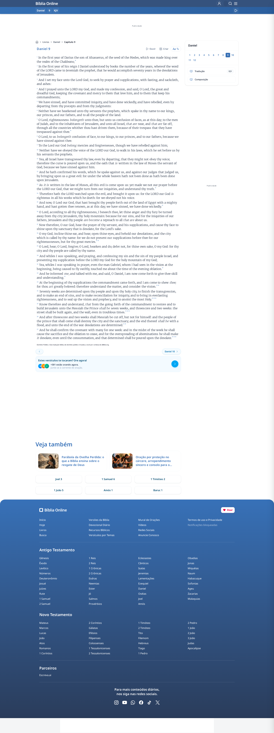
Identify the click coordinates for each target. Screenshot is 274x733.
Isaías (141, 568)
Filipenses (95, 638)
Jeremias (143, 573)
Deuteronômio (48, 578)
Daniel (56, 41)
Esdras (93, 578)
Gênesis (44, 558)
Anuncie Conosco (148, 535)
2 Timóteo (144, 628)
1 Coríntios (45, 653)
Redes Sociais (146, 530)
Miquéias (193, 568)
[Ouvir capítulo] (235, 10)
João (42, 638)
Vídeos (142, 525)
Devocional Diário (99, 525)
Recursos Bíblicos (99, 530)
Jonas (191, 563)
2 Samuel (44, 604)
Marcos (43, 628)
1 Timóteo (144, 623)
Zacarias (193, 593)
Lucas (42, 633)
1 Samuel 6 (108, 479)
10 (232, 54)
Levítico (43, 568)
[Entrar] (219, 3)
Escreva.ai (45, 675)
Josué (42, 583)
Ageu (191, 588)
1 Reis (92, 558)
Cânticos (143, 563)
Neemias (94, 583)
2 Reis (92, 563)
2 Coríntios (95, 623)
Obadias (193, 558)
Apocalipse (194, 648)
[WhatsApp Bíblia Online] (132, 702)
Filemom (143, 638)
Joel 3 (58, 479)
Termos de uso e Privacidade (205, 520)
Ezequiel (143, 583)
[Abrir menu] (235, 3)
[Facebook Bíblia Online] (141, 702)
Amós (141, 604)
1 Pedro (143, 653)
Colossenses (96, 643)
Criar (165, 48)
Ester (92, 588)
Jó (90, 593)
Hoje (42, 525)
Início (42, 520)
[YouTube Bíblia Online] (124, 702)
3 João (191, 638)
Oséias (142, 593)
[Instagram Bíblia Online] (116, 702)
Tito (140, 633)
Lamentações (146, 578)
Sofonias (193, 583)
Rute (42, 593)
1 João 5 (58, 490)
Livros (45, 41)
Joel (140, 598)
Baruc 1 (158, 490)
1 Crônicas (95, 568)
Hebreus (143, 643)
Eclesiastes (144, 558)
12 (194, 60)
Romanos (45, 648)
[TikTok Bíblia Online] (149, 702)
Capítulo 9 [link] (69, 41)
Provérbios (95, 604)
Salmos (93, 598)
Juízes (42, 588)
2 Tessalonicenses (99, 653)
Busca (42, 535)
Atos (42, 643)
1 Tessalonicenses (99, 648)
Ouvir (153, 48)
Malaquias (194, 598)
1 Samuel (44, 598)
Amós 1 (108, 490)
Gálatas (93, 628)
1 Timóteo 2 (158, 479)
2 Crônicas (95, 573)
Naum (191, 573)
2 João (191, 633)
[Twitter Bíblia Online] (157, 702)
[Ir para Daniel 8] (39, 351)
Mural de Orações (149, 520)
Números (45, 573)
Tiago (141, 648)
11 (190, 60)
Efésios (93, 633)
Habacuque (195, 578)
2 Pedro (192, 623)
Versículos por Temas (101, 535)
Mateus (43, 623)
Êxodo (43, 563)
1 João (191, 628)
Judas (191, 643)
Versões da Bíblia (99, 520)
